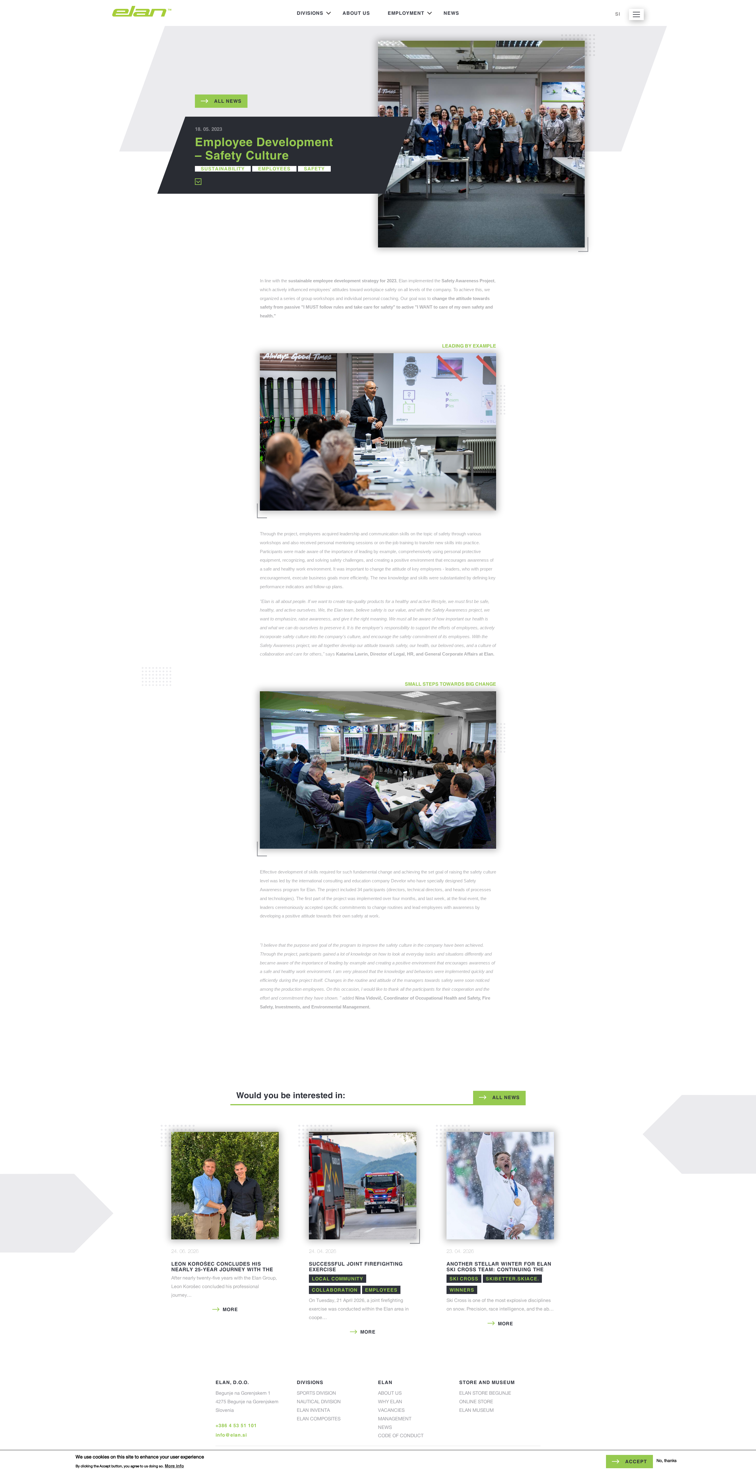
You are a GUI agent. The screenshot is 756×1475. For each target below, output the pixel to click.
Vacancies (391, 1411)
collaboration (335, 1290)
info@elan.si (231, 1434)
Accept (636, 1461)
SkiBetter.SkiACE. (512, 1278)
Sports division (316, 1393)
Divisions (305, 14)
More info (174, 1465)
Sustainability (223, 168)
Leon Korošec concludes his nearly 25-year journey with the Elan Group (222, 1269)
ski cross (463, 1278)
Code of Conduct (400, 1436)
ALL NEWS (228, 101)
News (451, 13)
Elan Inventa (313, 1411)
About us (356, 13)
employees (274, 168)
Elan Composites (318, 1419)
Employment (401, 14)
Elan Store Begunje (485, 1393)
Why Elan (390, 1402)
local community (337, 1278)
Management (394, 1419)
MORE (230, 1309)
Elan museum (476, 1411)
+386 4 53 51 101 (236, 1425)
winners (461, 1290)
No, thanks (666, 1461)
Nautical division (319, 1402)
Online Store (476, 1402)
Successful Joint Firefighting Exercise (356, 1266)
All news (506, 1097)
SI (617, 14)
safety (314, 168)
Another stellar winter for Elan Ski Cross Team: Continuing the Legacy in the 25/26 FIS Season (499, 1269)
